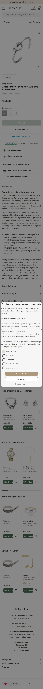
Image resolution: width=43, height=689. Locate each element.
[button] (21, 384)
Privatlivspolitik (17, 346)
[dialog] (21, 344)
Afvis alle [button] (21, 379)
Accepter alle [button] (21, 374)
